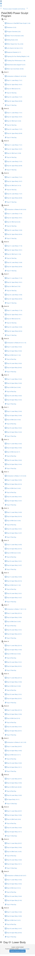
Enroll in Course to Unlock (17, 951)
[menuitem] (1, 4)
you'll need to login (24, 949)
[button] (1, 1)
